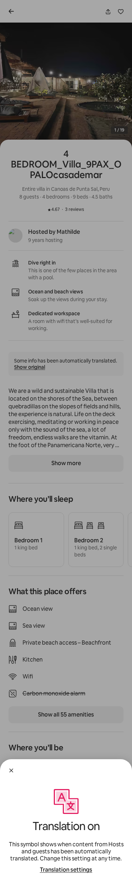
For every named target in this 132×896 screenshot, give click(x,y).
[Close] (11, 770)
